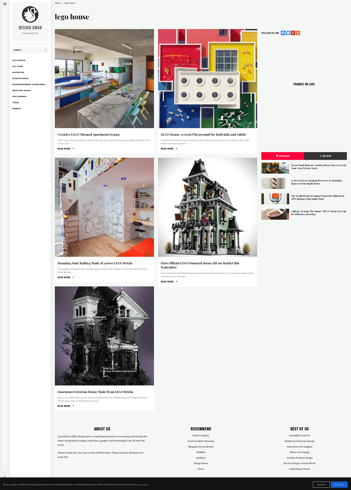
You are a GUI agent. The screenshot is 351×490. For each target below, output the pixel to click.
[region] (175, 483)
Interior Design (20, 78)
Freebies (16, 108)
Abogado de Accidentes (201, 446)
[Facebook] (283, 33)
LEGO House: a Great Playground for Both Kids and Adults (203, 134)
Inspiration (18, 72)
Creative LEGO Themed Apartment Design (89, 134)
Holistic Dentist (201, 435)
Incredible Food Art (299, 435)
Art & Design (18, 60)
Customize (321, 484)
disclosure (134, 452)
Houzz (201, 468)
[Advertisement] (304, 57)
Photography (19, 96)
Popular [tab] (284, 156)
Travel (15, 102)
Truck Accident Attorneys (200, 441)
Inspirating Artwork (299, 468)
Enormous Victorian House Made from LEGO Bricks (95, 392)
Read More (104, 79)
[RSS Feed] (298, 33)
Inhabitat (201, 457)
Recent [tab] (327, 155)
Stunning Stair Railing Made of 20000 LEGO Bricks (95, 263)
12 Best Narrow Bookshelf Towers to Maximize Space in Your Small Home (316, 182)
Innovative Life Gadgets (299, 446)
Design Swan (30, 27)
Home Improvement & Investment (28, 84)
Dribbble (200, 452)
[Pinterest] (293, 33)
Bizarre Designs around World (299, 463)
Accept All (339, 484)
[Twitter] (288, 33)
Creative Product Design (300, 457)
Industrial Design (21, 90)
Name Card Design (300, 452)
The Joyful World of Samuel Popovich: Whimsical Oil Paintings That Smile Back (317, 197)
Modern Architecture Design (300, 441)
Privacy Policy (143, 484)
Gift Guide (17, 66)
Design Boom (201, 463)
